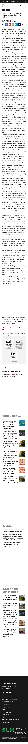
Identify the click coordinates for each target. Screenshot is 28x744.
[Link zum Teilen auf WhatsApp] (13, 24)
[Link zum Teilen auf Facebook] (6, 24)
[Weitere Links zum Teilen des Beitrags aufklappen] (22, 24)
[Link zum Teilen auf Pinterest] (10, 24)
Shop (18, 1)
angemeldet (11, 374)
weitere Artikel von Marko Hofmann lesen (12, 328)
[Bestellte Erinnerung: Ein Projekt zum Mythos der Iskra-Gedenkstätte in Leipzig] (21, 623)
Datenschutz (5, 722)
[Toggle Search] (21, 5)
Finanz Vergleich (6, 712)
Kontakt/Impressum (7, 697)
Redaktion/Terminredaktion (9, 699)
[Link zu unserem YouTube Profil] (10, 692)
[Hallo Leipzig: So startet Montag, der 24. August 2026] (21, 606)
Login (25, 1)
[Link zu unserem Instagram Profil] (6, 692)
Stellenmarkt (13, 1)
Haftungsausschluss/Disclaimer (10, 719)
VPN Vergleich (5, 710)
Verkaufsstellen (6, 704)
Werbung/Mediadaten (7, 701)
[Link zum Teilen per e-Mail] (19, 24)
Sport (3, 10)
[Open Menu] (25, 5)
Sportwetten (5, 715)
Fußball (7, 10)
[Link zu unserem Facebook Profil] (3, 692)
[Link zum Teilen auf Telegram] (16, 24)
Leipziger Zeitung (5, 1)
